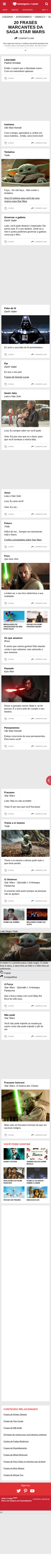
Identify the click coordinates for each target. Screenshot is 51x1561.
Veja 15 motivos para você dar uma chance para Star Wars (22, 199)
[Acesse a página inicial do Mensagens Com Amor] (25, 4)
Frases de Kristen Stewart (15, 1414)
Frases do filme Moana (14, 1468)
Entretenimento (24, 17)
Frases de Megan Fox (13, 1475)
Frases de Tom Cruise (13, 1421)
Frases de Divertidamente (15, 1448)
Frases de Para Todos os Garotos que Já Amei (24, 1461)
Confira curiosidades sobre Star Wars (23, 540)
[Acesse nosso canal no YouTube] (32, 1490)
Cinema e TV (40, 17)
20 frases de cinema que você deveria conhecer (25, 1434)
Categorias (7, 17)
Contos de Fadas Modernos (16, 1441)
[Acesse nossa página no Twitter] (18, 1490)
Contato (37, 1499)
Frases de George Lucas (16, 377)
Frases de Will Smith (13, 1428)
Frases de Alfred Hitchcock (15, 1455)
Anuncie (46, 1499)
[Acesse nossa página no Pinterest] (25, 1490)
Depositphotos (26, 1501)
